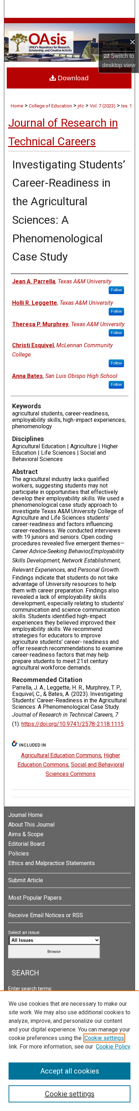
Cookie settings (104, 1038)
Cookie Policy (113, 1046)
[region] (69, 1050)
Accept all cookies (69, 1071)
